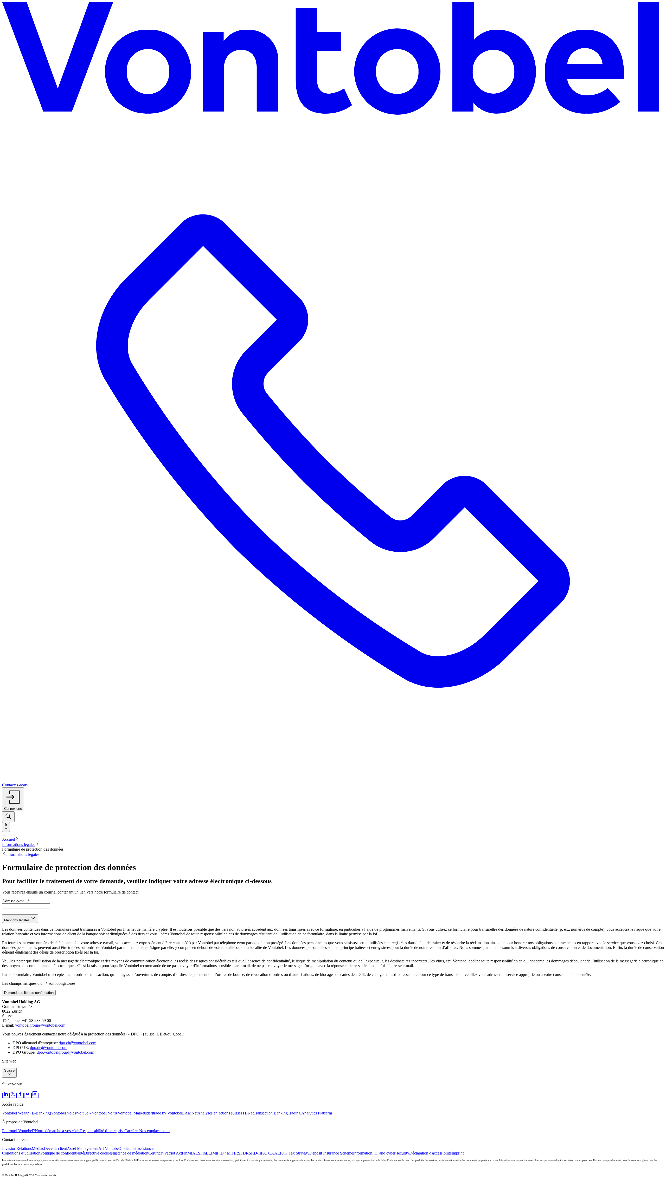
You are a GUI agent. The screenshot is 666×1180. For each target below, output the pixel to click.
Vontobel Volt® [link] (64, 1113)
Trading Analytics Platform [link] (310, 1113)
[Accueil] (333, 61)
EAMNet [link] (189, 1113)
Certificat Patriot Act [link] (165, 1153)
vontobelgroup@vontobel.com (40, 1025)
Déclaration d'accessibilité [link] (430, 1153)
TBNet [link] (248, 1113)
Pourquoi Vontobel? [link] (18, 1131)
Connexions (13, 809)
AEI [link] (277, 1153)
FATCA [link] (267, 1153)
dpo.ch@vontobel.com (77, 1043)
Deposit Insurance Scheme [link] (331, 1153)
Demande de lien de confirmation (29, 993)
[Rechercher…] (8, 816)
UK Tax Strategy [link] (295, 1153)
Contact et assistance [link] (136, 1148)
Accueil (8, 839)
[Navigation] (4, 835)
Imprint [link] (458, 1153)
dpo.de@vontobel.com (48, 1047)
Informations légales (18, 844)
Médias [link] (38, 1148)
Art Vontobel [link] (109, 1148)
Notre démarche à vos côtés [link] (57, 1131)
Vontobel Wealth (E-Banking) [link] (26, 1113)
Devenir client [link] (55, 1148)
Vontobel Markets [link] (132, 1113)
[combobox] (6, 827)
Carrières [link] (131, 1131)
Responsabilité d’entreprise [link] (102, 1131)
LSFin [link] (200, 1153)
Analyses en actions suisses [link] (219, 1113)
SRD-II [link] (255, 1153)
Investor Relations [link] (17, 1148)
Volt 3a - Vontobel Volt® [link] (97, 1113)
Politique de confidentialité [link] (62, 1153)
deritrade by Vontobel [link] (164, 1113)
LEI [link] (209, 1153)
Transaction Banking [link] (271, 1113)
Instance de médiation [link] (130, 1153)
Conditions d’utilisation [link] (21, 1153)
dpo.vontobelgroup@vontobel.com (65, 1052)
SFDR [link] (243, 1153)
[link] (5, 1095)
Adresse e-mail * (16, 901)
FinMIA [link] (188, 1153)
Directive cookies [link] (98, 1153)
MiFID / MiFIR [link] (225, 1153)
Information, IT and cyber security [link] (381, 1153)
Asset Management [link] (82, 1148)
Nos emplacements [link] (154, 1131)
